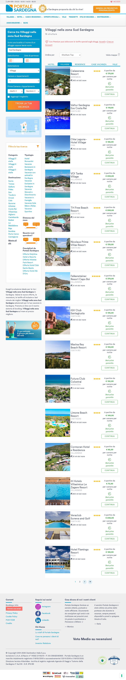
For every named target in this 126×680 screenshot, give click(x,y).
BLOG (25, 23)
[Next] (85, 582)
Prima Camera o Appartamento (21, 86)
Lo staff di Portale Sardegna (47, 632)
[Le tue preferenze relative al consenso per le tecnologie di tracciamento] (121, 675)
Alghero (11, 215)
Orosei (11, 198)
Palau (10, 189)
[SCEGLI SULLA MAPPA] (23, 127)
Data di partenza (31, 56)
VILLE (64, 17)
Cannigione (13, 237)
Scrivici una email (14, 609)
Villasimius (12, 212)
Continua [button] (110, 94)
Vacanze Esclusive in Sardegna (29, 183)
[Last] (90, 582)
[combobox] (24, 50)
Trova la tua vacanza (23, 105)
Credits (9, 623)
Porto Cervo (13, 234)
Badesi (11, 220)
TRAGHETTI (73, 17)
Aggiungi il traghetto (19, 97)
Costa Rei (12, 209)
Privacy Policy (12, 613)
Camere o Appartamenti (18, 76)
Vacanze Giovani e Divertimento (30, 192)
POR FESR (10, 620)
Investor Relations (43, 643)
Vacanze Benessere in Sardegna (30, 167)
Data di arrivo (13, 56)
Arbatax (11, 206)
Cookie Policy (11, 617)
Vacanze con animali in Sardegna (30, 175)
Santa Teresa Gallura (11, 184)
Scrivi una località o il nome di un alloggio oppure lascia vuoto (21, 44)
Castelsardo (13, 217)
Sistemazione (13, 66)
